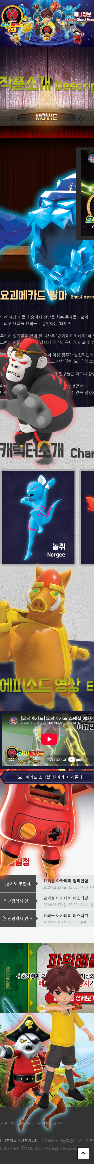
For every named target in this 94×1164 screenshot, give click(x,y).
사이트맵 (7, 1123)
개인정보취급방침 (49, 1123)
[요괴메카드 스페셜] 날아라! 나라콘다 (49, 777)
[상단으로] (83, 1153)
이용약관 (24, 1123)
